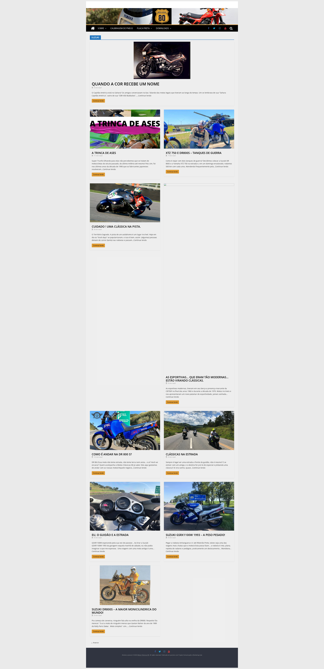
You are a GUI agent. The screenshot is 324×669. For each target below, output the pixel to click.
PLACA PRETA (143, 28)
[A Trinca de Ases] (125, 111)
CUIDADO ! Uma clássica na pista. (116, 226)
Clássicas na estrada (182, 454)
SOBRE (101, 28)
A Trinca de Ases (104, 153)
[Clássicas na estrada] (199, 412)
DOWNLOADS (162, 28)
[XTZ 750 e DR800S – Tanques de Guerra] (199, 111)
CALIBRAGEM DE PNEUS (121, 28)
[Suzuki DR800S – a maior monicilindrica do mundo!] (125, 567)
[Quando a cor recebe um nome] (162, 43)
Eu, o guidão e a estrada (110, 535)
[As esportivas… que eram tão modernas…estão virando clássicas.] (199, 184)
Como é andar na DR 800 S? (112, 454)
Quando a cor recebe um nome (125, 84)
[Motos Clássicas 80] (162, 9)
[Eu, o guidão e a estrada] (125, 483)
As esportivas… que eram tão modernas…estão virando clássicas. (197, 378)
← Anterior (95, 643)
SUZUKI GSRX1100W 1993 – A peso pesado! (195, 535)
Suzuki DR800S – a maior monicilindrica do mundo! (124, 610)
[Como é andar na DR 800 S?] (125, 412)
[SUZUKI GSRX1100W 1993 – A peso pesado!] (199, 483)
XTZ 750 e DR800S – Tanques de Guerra (193, 153)
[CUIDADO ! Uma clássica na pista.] (125, 184)
